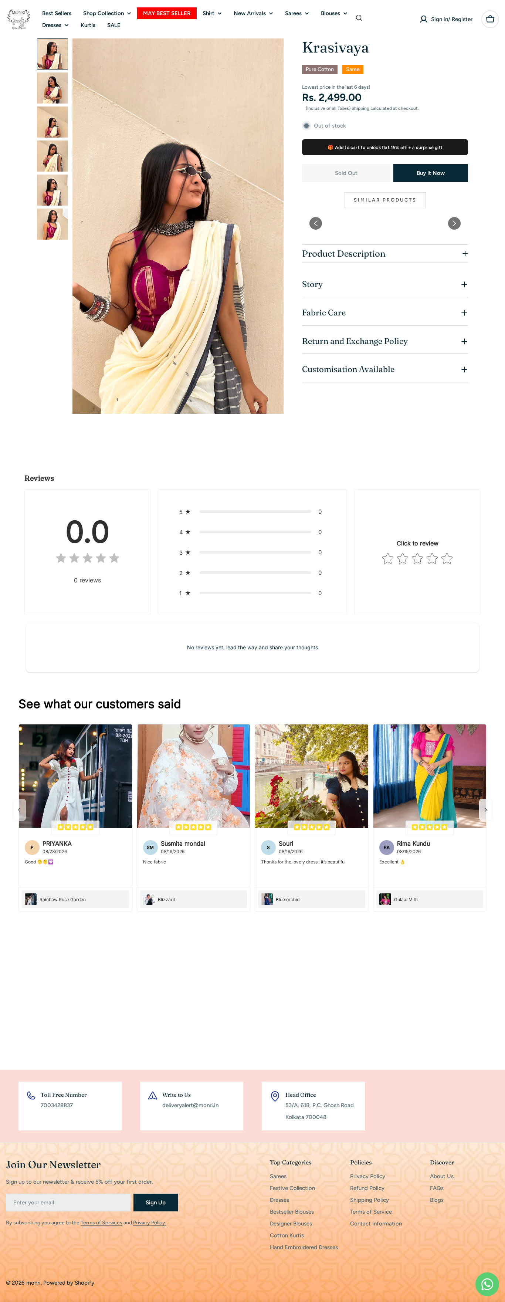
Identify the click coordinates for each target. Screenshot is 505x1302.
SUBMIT (302, 692)
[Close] (343, 597)
